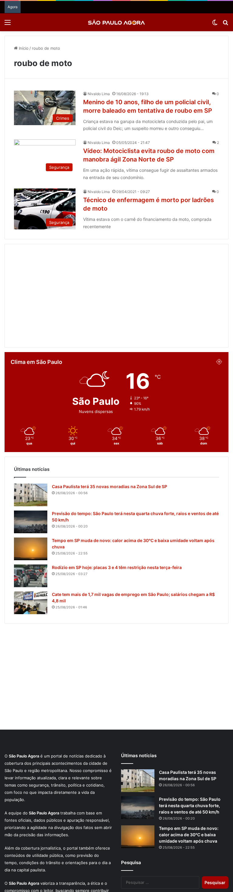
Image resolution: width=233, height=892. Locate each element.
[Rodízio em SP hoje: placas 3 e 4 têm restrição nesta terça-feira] (30, 575)
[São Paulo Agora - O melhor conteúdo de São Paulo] (116, 22)
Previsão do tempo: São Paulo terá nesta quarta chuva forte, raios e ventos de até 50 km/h (190, 805)
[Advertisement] (116, 295)
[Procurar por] (225, 24)
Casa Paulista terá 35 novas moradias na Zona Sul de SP (109, 486)
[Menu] (8, 24)
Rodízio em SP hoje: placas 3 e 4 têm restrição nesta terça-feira (117, 567)
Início (23, 48)
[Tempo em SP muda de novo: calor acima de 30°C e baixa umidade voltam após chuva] (30, 549)
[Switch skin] (215, 24)
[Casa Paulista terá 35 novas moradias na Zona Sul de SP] (30, 495)
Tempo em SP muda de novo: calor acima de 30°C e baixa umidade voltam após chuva (188, 835)
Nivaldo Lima (99, 94)
